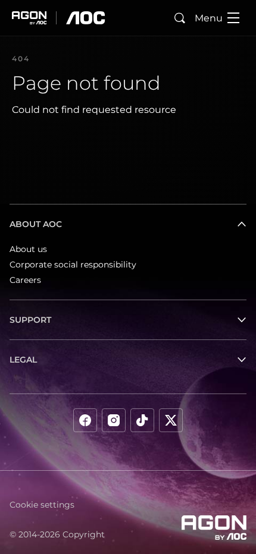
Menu (209, 18)
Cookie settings (42, 504)
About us (28, 249)
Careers (25, 280)
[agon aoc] (58, 17)
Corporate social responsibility (73, 264)
